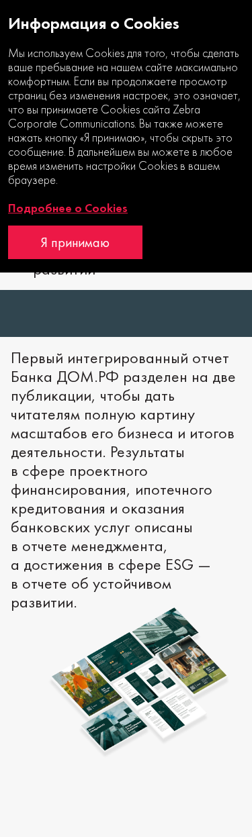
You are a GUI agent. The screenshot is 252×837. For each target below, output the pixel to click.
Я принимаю (75, 242)
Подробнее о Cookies (68, 208)
